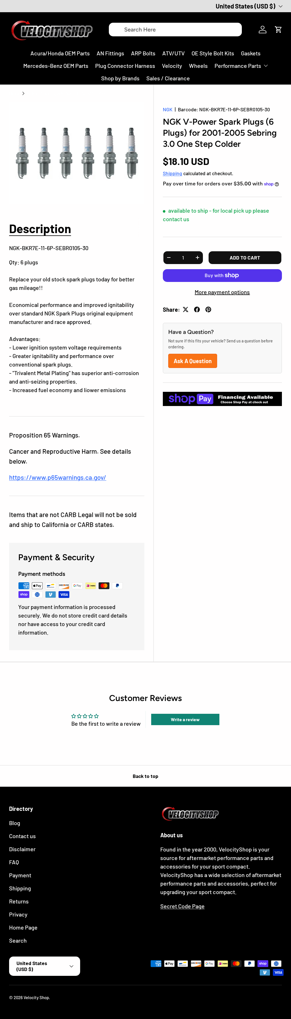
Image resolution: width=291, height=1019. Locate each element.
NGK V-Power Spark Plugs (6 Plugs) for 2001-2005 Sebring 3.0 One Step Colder (69, 93)
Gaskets (251, 53)
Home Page (23, 927)
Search (18, 940)
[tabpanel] (76, 323)
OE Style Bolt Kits (213, 53)
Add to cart (245, 257)
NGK (167, 109)
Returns (19, 901)
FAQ (14, 862)
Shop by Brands (120, 78)
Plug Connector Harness (125, 65)
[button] (278, 29)
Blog (14, 822)
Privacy (18, 914)
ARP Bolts (143, 53)
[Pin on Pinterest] (208, 309)
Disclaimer (22, 849)
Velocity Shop (36, 997)
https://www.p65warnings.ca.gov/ (57, 477)
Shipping (172, 173)
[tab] (40, 228)
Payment (20, 875)
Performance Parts (238, 65)
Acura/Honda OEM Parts (60, 53)
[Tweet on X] (185, 309)
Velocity (172, 65)
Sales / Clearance (168, 78)
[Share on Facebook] (197, 309)
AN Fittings (110, 53)
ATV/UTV (173, 53)
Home (14, 93)
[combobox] (175, 29)
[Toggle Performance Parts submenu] (265, 65)
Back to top (145, 776)
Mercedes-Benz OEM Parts (55, 65)
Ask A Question (193, 360)
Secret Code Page (182, 906)
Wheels (198, 65)
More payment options (222, 291)
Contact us (22, 835)
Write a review (185, 719)
